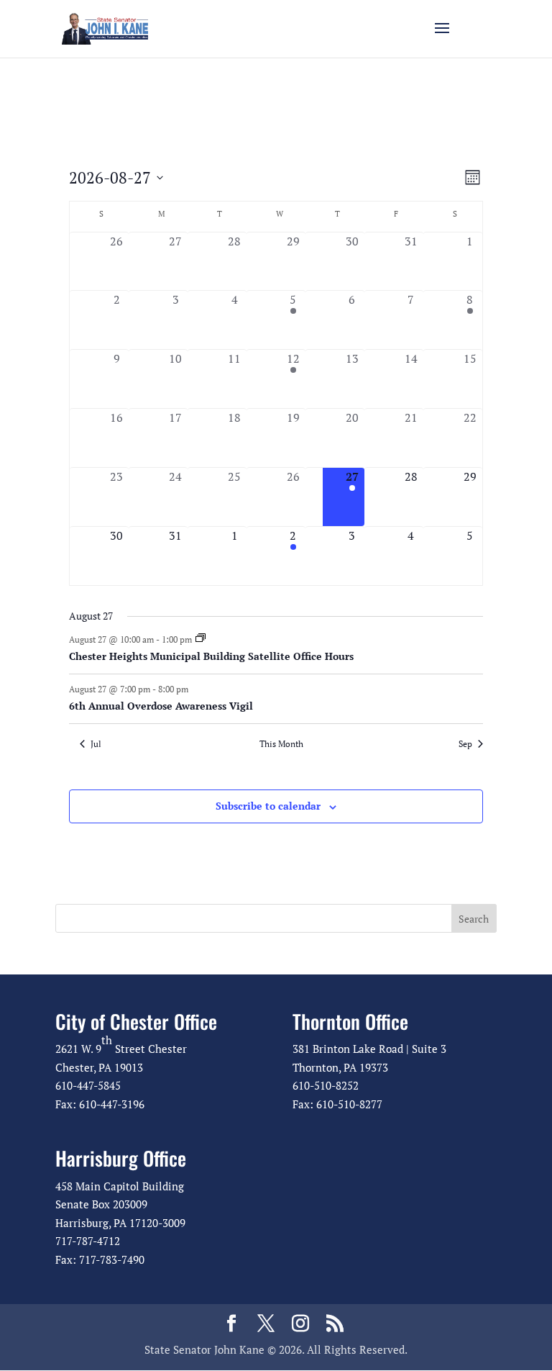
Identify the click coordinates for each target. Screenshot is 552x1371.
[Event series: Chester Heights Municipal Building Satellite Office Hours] (201, 638)
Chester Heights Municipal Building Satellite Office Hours (211, 656)
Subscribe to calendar (268, 806)
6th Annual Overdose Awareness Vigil (161, 705)
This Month (281, 743)
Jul (96, 743)
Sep (465, 743)
